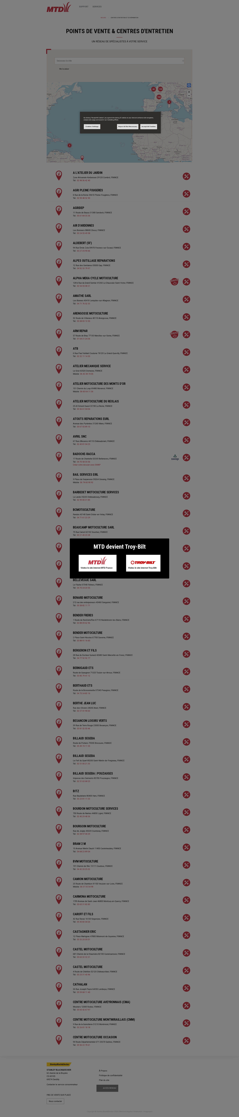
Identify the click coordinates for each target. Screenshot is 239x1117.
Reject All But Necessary (127, 126)
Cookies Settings (92, 126)
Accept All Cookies (149, 126)
